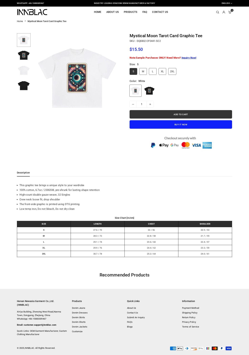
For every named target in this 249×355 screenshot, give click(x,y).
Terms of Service (190, 326)
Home (97, 12)
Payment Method (190, 308)
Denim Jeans (78, 308)
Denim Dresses (80, 312)
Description (23, 172)
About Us (112, 12)
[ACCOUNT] (224, 12)
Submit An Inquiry (136, 317)
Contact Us (160, 12)
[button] (117, 78)
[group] (77, 78)
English (226, 3)
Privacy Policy (189, 322)
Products (130, 12)
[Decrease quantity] (133, 104)
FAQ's (130, 322)
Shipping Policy (190, 312)
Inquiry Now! (189, 57)
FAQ (144, 12)
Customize (77, 331)
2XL (172, 71)
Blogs (130, 326)
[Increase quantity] (150, 104)
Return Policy (188, 317)
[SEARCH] (218, 12)
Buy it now (180, 124)
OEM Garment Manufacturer (44, 331)
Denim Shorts (79, 322)
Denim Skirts (78, 317)
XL (162, 71)
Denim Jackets (79, 326)
